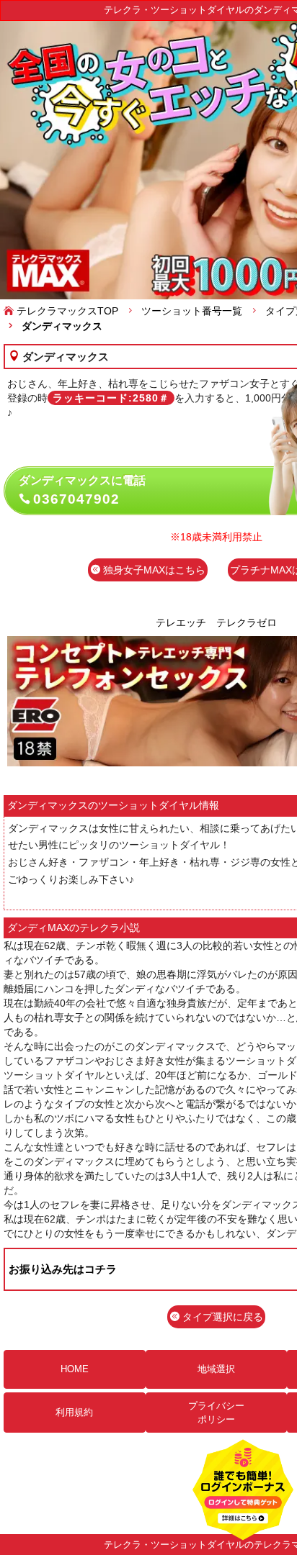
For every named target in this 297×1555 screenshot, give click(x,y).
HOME (75, 1369)
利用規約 (74, 1412)
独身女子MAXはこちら (152, 570)
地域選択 (216, 1369)
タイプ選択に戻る (221, 1317)
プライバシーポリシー (216, 1412)
